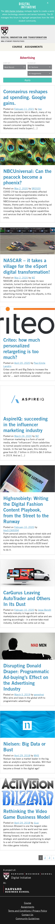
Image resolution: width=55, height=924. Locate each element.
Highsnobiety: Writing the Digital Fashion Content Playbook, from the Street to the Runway (26, 509)
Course (17, 46)
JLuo (36, 822)
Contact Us (27, 914)
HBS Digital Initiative (14, 11)
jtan (40, 108)
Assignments (34, 46)
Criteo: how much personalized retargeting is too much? (21, 348)
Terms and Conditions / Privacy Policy (27, 910)
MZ (33, 277)
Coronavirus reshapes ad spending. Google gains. (25, 97)
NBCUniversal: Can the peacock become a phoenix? (27, 177)
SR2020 (36, 188)
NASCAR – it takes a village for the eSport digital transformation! (26, 266)
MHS (36, 755)
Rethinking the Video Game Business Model (26, 814)
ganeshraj (39, 694)
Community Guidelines (27, 918)
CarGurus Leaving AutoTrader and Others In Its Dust (26, 598)
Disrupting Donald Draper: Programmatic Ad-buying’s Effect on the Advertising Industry (26, 677)
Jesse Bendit (44, 609)
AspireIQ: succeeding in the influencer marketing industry (25, 424)
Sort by (6, 63)
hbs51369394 (11, 530)
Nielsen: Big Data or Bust (24, 746)
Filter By (32, 63)
